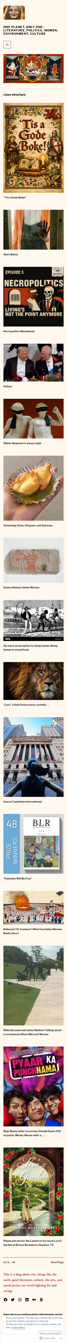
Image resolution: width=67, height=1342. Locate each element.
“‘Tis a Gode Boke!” (14, 197)
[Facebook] (5, 1300)
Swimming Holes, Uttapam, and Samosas (28, 525)
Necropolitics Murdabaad (18, 331)
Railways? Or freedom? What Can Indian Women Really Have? (32, 931)
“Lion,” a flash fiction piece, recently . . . (26, 704)
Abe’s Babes (10, 254)
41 (13, 1262)
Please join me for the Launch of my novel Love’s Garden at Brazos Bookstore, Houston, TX (32, 1243)
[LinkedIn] (27, 1300)
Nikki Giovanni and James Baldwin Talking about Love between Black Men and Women (32, 1032)
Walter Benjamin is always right (22, 443)
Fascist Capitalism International (22, 801)
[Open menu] (7, 44)
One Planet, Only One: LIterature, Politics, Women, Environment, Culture (30, 30)
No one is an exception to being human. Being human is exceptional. (30, 647)
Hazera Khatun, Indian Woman (21, 587)
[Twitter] (13, 1300)
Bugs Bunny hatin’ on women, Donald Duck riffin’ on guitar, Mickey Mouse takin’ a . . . (32, 1133)
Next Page (57, 1262)
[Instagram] (20, 1300)
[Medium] (34, 1300)
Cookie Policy (18, 1327)
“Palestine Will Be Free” (17, 878)
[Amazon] (41, 1300)
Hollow (7, 386)
